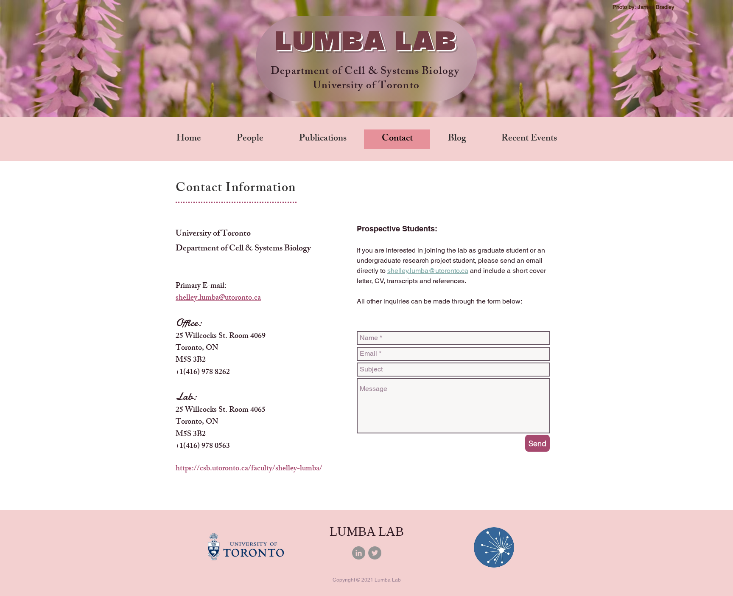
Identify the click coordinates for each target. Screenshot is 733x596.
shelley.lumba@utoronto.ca (218, 298)
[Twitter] (374, 552)
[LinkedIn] (358, 552)
